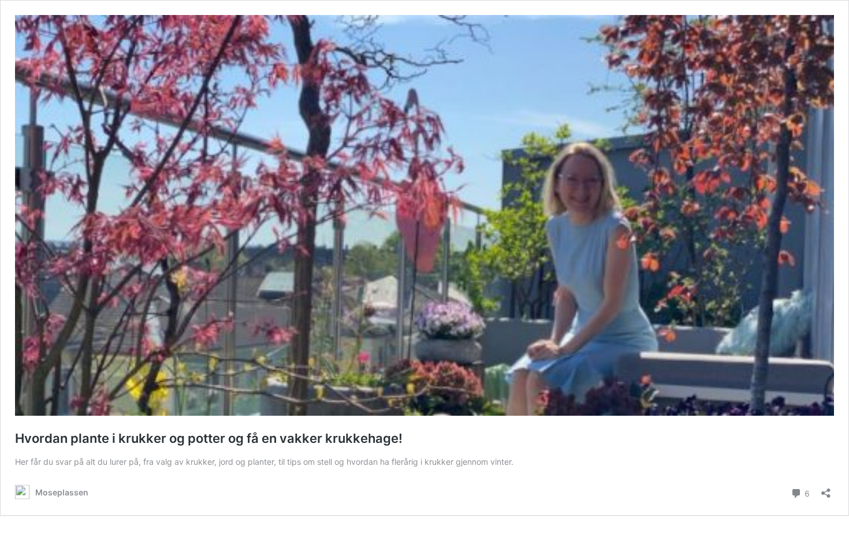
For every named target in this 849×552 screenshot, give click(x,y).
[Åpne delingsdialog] (826, 489)
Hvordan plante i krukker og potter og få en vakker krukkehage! (209, 438)
